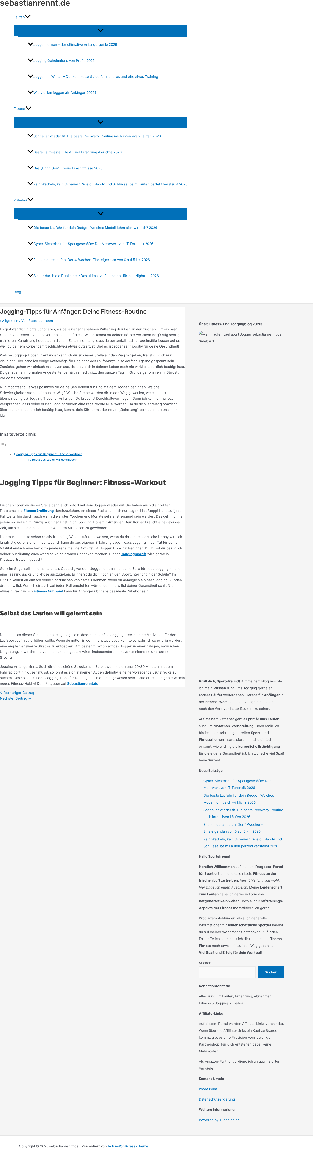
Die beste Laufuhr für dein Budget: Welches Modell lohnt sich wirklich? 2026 (95, 228)
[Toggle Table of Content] (3, 445)
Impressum (208, 1089)
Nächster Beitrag (15, 698)
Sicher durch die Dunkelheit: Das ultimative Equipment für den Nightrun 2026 (96, 276)
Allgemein (10, 320)
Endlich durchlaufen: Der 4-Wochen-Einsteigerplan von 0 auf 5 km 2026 (91, 260)
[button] (28, 17)
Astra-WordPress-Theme (128, 1146)
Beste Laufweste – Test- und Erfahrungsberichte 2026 (77, 152)
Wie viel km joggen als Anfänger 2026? (64, 92)
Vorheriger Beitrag (17, 692)
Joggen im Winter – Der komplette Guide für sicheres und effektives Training (95, 76)
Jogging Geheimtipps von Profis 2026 (64, 60)
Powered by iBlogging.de (219, 1120)
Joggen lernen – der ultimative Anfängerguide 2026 (75, 44)
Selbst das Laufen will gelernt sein (54, 459)
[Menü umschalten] (100, 30)
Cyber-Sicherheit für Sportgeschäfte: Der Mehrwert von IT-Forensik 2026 (93, 244)
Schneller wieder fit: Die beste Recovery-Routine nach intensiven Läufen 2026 (97, 136)
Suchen (205, 963)
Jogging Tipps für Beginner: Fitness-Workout (49, 454)
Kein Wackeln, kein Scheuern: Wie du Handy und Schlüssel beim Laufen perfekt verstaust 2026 (110, 184)
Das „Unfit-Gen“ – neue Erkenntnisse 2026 (67, 168)
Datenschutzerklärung (217, 1099)
